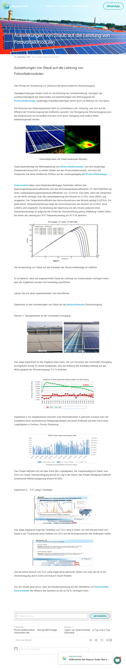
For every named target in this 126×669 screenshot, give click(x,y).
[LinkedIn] (102, 640)
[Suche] (100, 6)
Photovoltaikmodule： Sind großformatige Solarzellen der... (35, 631)
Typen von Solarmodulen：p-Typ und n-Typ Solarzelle (87, 631)
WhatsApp (113, 6)
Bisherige (19, 627)
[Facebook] (90, 640)
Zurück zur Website (24, 640)
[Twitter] (96, 640)
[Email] (107, 640)
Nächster (67, 627)
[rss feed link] (111, 640)
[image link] (6, 6)
